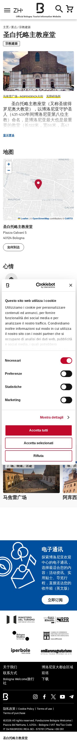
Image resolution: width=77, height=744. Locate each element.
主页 (6, 27)
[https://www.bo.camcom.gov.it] (56, 639)
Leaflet (24, 218)
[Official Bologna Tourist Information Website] (40, 8)
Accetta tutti (38, 430)
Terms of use (44, 708)
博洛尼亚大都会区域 (57, 667)
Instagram (35, 696)
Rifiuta (38, 456)
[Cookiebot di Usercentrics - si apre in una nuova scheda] (40, 285)
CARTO (69, 218)
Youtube (62, 696)
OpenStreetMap (40, 218)
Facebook (44, 696)
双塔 (45, 673)
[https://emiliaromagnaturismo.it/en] (56, 655)
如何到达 (13, 247)
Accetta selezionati (38, 443)
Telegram (71, 696)
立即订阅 (55, 600)
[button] (38, 184)
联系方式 (10, 673)
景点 (14, 27)
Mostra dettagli (51, 417)
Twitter (53, 696)
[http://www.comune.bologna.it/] (21, 655)
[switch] (66, 373)
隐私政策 (9, 708)
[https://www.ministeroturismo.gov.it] (21, 623)
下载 (45, 679)
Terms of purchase (14, 713)
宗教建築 (25, 27)
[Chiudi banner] (70, 285)
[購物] (69, 9)
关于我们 (10, 667)
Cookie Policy (26, 708)
